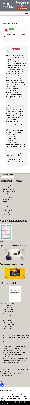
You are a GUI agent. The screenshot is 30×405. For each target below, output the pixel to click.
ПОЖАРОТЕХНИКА (8, 198)
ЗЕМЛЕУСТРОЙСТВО (8, 189)
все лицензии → (4, 241)
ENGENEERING (7, 193)
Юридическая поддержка (7, 174)
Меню (27, 13)
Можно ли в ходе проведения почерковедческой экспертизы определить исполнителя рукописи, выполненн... (15, 361)
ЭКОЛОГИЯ (6, 212)
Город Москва (7, 305)
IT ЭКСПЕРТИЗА (7, 206)
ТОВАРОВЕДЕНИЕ (8, 210)
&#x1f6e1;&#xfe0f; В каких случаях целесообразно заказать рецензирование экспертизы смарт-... (16, 354)
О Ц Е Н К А (6, 196)
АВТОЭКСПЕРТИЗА (8, 200)
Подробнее (3, 400)
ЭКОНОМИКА (6, 202)
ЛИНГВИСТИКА (7, 204)
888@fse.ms (22, 6)
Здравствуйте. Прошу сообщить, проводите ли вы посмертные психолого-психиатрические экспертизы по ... (14, 348)
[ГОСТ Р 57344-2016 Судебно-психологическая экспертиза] (15, 301)
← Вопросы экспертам (7, 19)
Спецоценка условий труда (7, 378)
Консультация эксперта (6, 332)
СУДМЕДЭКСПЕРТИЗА (9, 185)
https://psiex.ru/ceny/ (12, 140)
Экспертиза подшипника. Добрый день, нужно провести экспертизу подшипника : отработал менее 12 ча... (16, 338)
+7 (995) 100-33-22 (22, 4)
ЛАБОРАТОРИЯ (7, 214)
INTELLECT (6, 208)
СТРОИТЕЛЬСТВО (8, 187)
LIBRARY (5, 216)
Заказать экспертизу (22, 8)
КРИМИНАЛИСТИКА (9, 191)
